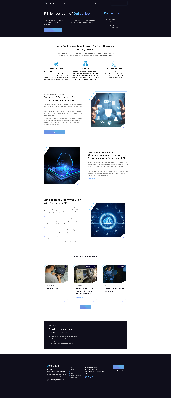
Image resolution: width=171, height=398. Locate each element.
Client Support (106, 3)
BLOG (71, 371)
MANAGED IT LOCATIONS (75, 375)
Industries (81, 3)
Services (74, 3)
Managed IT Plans (66, 3)
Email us (112, 21)
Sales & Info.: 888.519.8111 (92, 367)
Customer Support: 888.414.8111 (93, 369)
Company (94, 3)
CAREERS (72, 373)
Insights (88, 3)
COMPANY (72, 369)
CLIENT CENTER (73, 377)
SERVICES (72, 367)
